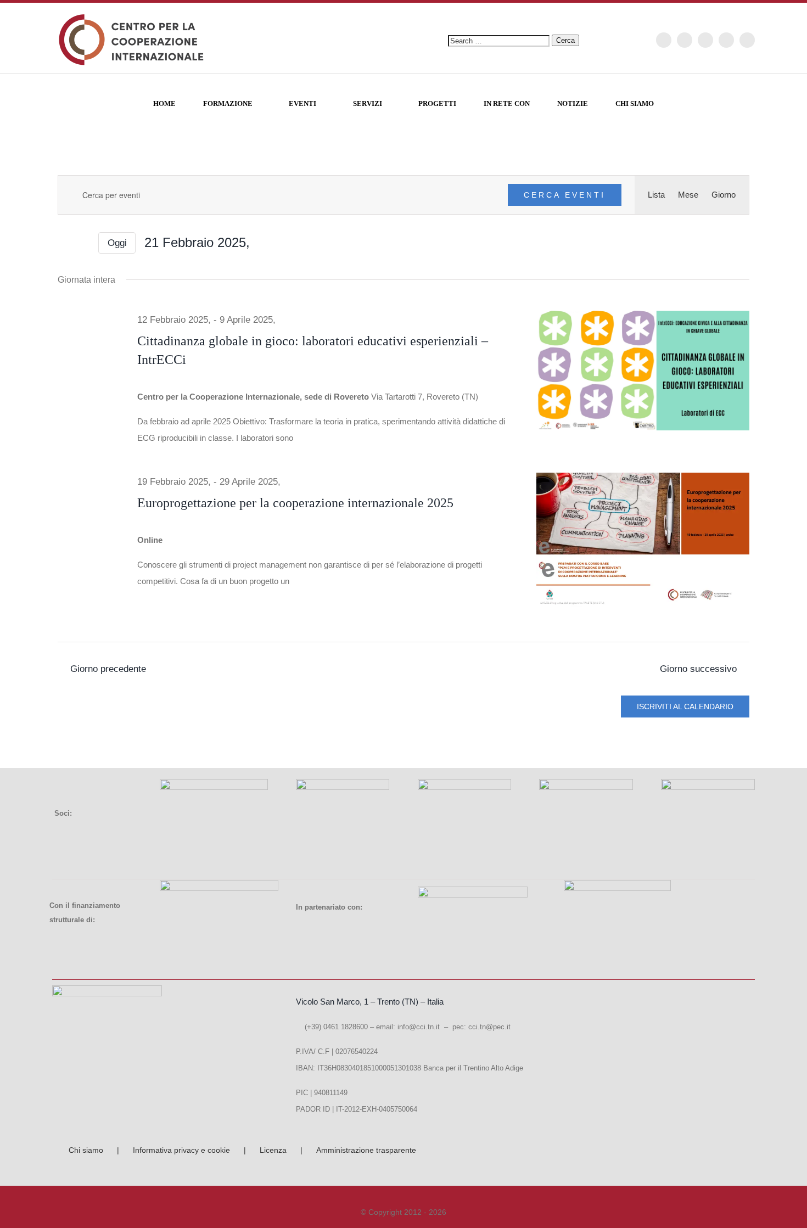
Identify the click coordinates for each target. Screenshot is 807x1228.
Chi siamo (86, 1150)
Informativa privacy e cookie (181, 1150)
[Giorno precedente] (64, 243)
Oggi (117, 243)
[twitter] (684, 40)
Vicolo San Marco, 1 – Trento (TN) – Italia (370, 1001)
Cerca (565, 40)
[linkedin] (747, 40)
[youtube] (726, 40)
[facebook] (663, 40)
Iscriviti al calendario (685, 706)
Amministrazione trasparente (366, 1150)
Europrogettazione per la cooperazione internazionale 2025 (295, 503)
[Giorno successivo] (82, 243)
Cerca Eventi (565, 194)
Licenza (273, 1150)
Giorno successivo (698, 669)
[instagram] (705, 40)
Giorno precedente (108, 669)
